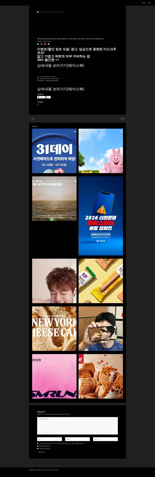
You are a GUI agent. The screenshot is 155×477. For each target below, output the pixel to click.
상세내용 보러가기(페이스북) (60, 65)
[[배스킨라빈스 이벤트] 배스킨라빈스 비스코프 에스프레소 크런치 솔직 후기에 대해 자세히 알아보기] (101, 376)
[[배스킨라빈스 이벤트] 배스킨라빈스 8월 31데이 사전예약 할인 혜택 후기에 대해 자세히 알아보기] (54, 151)
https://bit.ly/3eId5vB (52, 80)
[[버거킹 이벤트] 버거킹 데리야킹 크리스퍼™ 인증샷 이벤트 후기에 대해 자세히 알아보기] (101, 328)
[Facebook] (38, 44)
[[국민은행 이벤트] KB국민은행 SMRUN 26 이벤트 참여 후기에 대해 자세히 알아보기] (54, 376)
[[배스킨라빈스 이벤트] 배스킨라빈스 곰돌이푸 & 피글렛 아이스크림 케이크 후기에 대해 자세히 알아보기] (101, 151)
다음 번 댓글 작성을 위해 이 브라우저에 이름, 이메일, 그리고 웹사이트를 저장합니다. (62, 443)
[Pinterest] (45, 44)
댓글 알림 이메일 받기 (44, 446)
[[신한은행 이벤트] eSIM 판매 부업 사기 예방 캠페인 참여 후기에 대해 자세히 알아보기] (101, 216)
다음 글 (123, 118)
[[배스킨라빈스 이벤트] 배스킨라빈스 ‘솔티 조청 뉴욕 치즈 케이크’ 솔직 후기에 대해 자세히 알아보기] (54, 328)
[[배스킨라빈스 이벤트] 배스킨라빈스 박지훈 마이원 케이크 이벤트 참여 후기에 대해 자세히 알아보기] (54, 281)
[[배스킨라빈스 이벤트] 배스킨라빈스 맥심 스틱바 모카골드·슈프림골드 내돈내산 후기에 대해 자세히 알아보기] (101, 281)
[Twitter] (41, 44)
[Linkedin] (48, 44)
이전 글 (32, 118)
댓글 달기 (39, 41)
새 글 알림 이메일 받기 (45, 448)
